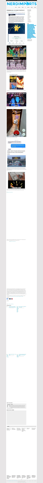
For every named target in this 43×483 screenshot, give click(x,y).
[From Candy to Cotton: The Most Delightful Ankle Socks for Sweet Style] (24, 451)
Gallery (28, 14)
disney (33, 26)
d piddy (33, 27)
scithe (7, 11)
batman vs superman (32, 24)
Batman (28, 24)
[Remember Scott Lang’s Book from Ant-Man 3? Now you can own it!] (34, 451)
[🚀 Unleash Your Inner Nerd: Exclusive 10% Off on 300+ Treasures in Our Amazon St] (29, 451)
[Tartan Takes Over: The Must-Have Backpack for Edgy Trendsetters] (14, 451)
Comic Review (32, 25)
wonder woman (34, 37)
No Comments (15, 11)
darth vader (28, 26)
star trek (34, 32)
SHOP (16, 7)
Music (28, 18)
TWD (33, 36)
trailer (32, 36)
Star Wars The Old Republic (32, 33)
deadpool (31, 26)
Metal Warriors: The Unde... (26, 0)
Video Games (12, 11)
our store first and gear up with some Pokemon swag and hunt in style (16, 296)
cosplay (35, 25)
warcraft (31, 37)
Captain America (29, 25)
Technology (29, 19)
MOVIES (28, 7)
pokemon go (28, 32)
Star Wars (28, 33)
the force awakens (29, 35)
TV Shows (29, 20)
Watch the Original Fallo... (13, 0)
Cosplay (28, 13)
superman (32, 34)
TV (25, 7)
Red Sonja (31, 32)
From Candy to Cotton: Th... (33, 0)
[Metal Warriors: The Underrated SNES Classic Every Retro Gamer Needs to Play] (19, 451)
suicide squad (28, 34)
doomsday (31, 27)
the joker (32, 35)
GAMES (22, 7)
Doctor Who (28, 27)
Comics (28, 12)
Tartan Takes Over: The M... (20, 0)
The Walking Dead (29, 36)
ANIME (32, 7)
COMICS (19, 7)
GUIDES (35, 7)
